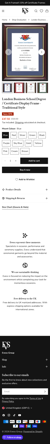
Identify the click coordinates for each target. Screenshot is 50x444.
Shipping (19, 122)
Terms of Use (35, 398)
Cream (14, 151)
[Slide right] (41, 52)
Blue (5, 135)
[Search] (36, 11)
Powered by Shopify (33, 431)
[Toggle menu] (3, 11)
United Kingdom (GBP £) (17, 407)
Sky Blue (18, 143)
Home (4, 19)
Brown (25, 151)
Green (32, 135)
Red (14, 135)
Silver (22, 135)
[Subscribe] (45, 391)
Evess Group (16, 431)
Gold (28, 143)
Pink (5, 151)
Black (42, 135)
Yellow (38, 143)
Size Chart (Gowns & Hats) (15, 207)
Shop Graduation (19, 19)
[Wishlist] (41, 10)
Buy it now (25, 169)
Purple (6, 143)
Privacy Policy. (8, 401)
